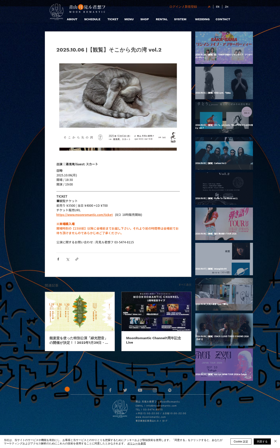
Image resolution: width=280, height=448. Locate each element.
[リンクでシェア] (77, 259)
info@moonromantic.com (161, 406)
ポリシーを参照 (136, 443)
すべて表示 (184, 285)
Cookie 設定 (241, 441)
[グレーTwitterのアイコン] (125, 390)
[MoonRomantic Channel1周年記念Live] (156, 311)
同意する (262, 441)
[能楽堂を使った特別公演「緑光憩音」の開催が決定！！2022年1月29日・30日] (80, 311)
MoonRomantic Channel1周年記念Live (153, 340)
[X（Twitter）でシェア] (67, 259)
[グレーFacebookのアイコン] (110, 390)
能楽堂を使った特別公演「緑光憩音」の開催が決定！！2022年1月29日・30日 (79, 340)
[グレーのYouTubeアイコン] (140, 390)
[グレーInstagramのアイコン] (155, 390)
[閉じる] (275, 441)
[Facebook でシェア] (58, 259)
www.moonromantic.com (151, 417)
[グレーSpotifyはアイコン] (169, 390)
